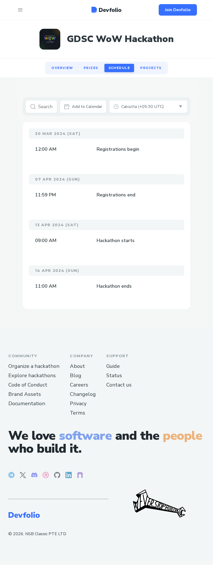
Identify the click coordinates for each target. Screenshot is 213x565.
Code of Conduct (27, 384)
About (77, 366)
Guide (113, 366)
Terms (77, 412)
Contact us (119, 384)
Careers (79, 384)
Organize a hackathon (33, 366)
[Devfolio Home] (106, 10)
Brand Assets (24, 394)
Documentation (26, 403)
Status (114, 375)
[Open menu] (20, 10)
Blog (75, 375)
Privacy (78, 403)
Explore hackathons (32, 375)
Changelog (83, 394)
